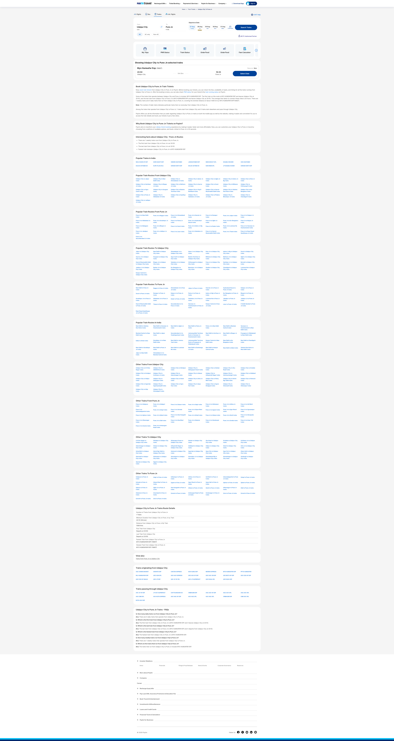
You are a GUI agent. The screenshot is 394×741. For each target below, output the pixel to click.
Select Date (244, 74)
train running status (212, 92)
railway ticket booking (163, 127)
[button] (230, 27)
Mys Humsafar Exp (146, 68)
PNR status (188, 92)
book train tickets (146, 90)
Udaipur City (141, 74)
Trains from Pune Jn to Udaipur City (148, 558)
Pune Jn (218, 74)
